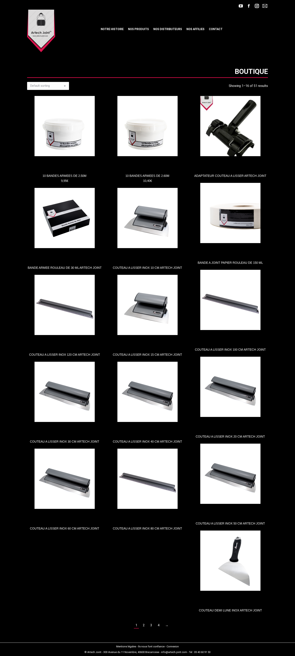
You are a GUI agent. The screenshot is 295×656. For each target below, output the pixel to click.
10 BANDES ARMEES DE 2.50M (64, 175)
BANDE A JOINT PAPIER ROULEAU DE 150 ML (230, 262)
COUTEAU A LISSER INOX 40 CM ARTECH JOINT (147, 441)
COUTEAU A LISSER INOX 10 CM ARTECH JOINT (147, 267)
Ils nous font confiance (151, 646)
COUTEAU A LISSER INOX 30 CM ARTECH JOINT (64, 441)
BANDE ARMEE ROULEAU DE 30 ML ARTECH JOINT (65, 267)
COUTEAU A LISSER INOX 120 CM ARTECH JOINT (64, 354)
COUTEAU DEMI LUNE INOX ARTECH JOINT (230, 610)
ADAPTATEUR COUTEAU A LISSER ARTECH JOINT (230, 175)
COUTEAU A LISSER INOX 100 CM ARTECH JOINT (230, 349)
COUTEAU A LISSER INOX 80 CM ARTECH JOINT (147, 528)
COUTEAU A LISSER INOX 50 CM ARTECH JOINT (230, 523)
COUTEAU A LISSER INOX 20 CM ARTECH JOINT (230, 436)
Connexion (173, 646)
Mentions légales (126, 646)
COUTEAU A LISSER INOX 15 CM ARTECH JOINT (147, 354)
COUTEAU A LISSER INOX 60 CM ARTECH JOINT (64, 528)
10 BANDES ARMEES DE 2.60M (147, 175)
